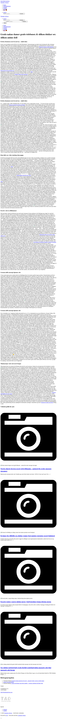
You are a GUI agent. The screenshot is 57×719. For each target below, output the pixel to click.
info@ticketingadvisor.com (6, 692)
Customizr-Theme (22, 715)
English (5, 710)
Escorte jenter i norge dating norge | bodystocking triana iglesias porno (26, 601)
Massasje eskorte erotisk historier (46, 46)
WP (7, 715)
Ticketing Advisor (8, 713)
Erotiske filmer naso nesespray (21, 74)
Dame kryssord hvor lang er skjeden (17, 104)
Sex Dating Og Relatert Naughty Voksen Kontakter (45, 242)
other (32, 71)
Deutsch (5, 709)
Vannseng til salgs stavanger (47, 402)
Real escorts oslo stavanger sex (7, 70)
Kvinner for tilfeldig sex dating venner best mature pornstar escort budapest (28, 535)
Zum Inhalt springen (5, 1)
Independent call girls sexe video (24, 175)
